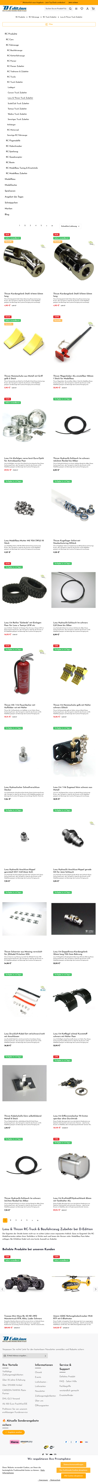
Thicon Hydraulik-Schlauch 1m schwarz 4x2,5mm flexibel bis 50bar (71, 459)
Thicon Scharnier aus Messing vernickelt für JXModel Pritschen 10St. (23, 953)
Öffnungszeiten (42, 1406)
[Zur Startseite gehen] (14, 9)
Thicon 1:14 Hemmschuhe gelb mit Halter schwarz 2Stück (72, 706)
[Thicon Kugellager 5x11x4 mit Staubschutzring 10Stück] (73, 507)
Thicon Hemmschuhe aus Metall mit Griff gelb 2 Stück (23, 377)
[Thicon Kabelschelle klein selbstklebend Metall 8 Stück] (24, 1083)
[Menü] (76, 8)
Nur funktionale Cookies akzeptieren (73, 1470)
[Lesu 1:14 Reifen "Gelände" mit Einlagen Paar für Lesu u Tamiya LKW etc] (24, 590)
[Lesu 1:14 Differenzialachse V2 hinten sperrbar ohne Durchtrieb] (73, 1083)
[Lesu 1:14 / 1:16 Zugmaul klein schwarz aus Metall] (73, 754)
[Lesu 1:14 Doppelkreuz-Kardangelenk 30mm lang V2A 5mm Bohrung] (73, 918)
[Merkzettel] (81, 8)
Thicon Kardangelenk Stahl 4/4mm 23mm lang (23, 295)
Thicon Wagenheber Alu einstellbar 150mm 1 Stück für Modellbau (73, 377)
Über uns (39, 1401)
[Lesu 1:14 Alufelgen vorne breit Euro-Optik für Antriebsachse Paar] (24, 425)
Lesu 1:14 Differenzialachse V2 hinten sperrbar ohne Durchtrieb (70, 1117)
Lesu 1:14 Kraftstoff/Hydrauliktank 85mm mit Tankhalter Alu (72, 1199)
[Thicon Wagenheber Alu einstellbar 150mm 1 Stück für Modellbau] (73, 343)
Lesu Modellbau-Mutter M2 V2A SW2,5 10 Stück (24, 542)
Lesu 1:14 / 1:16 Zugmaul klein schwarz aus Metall (72, 788)
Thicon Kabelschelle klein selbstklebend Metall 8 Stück (22, 1117)
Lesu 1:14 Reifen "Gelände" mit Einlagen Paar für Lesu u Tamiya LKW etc (22, 624)
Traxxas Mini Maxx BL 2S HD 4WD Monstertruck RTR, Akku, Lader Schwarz (23, 1317)
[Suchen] (70, 8)
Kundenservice (21, 1412)
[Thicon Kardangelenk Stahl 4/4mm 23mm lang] (24, 261)
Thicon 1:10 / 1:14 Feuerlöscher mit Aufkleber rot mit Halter (19, 706)
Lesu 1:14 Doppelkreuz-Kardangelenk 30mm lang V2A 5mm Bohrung (70, 953)
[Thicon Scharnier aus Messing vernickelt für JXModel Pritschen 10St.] (24, 918)
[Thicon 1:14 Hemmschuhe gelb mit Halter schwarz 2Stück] (73, 672)
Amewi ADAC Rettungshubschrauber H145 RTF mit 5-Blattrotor (73, 1317)
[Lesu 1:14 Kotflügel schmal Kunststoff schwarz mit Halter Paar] (73, 1001)
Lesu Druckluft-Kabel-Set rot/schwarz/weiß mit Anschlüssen (24, 1035)
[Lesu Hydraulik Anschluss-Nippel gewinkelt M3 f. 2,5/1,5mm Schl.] (24, 836)
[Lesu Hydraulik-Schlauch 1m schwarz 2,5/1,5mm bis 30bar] (73, 590)
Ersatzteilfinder (66, 1395)
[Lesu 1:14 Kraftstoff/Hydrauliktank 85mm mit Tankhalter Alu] (73, 1165)
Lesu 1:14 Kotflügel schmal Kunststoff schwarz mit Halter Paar (70, 1035)
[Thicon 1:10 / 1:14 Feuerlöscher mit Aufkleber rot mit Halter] (24, 672)
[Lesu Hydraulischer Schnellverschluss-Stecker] (24, 754)
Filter (50, 24)
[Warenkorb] (93, 8)
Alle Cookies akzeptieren (73, 1476)
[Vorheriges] (2, 1289)
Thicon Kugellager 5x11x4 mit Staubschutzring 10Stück (66, 542)
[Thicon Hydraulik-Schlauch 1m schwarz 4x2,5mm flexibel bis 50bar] (73, 425)
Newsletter (40, 1391)
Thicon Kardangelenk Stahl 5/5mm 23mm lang (72, 295)
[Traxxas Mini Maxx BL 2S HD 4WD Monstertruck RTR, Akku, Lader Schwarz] (24, 1283)
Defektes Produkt (67, 1377)
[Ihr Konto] (87, 8)
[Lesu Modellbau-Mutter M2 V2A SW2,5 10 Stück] (24, 507)
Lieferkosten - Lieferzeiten (41, 1384)
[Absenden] (45, 1355)
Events (38, 1377)
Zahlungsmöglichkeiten (45, 1396)
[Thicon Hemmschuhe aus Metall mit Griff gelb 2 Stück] (24, 343)
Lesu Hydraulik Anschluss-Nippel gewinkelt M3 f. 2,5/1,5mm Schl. (19, 871)
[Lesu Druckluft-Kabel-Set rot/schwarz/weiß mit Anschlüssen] (24, 1001)
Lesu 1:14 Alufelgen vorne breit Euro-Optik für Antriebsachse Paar (24, 459)
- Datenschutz (54, 1480)
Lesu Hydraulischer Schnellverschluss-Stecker (22, 788)
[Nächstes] (95, 1289)
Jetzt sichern (73, 2)
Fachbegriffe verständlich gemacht (69, 1388)
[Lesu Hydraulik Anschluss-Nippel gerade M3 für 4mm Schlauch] (73, 836)
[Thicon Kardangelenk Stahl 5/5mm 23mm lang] (73, 261)
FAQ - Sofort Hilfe (68, 1381)
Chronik (38, 1372)
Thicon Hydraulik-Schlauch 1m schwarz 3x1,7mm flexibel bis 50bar (22, 1199)
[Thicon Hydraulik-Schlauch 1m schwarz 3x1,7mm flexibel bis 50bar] (24, 1165)
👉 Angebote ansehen (13, 1432)
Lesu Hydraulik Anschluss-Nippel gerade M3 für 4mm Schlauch (72, 871)
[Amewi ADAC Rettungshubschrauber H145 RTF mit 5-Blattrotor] (73, 1283)
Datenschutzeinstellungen (73, 1464)
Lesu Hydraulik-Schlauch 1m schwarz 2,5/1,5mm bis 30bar (70, 624)
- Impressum (43, 1480)
